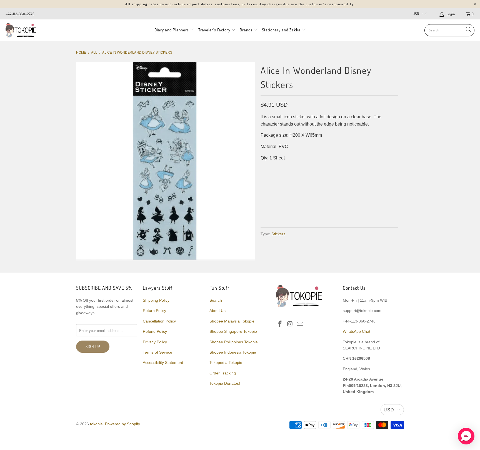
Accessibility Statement (163, 362)
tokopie (96, 424)
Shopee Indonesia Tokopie (232, 352)
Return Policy (154, 310)
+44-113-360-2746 (20, 14)
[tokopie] (21, 30)
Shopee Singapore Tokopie (233, 331)
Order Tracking (222, 373)
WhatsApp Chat (356, 331)
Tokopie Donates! (224, 383)
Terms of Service (157, 352)
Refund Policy (155, 331)
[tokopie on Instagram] (290, 324)
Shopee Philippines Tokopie (233, 342)
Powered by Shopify (122, 424)
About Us (217, 310)
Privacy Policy (155, 342)
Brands (246, 29)
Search (215, 300)
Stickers (278, 234)
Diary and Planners (171, 29)
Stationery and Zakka (281, 29)
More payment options (363, 209)
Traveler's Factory (214, 29)
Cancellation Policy (159, 321)
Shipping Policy (156, 300)
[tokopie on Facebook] (280, 324)
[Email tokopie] (300, 324)
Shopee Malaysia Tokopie (231, 321)
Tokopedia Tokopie (225, 362)
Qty (264, 169)
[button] (466, 436)
